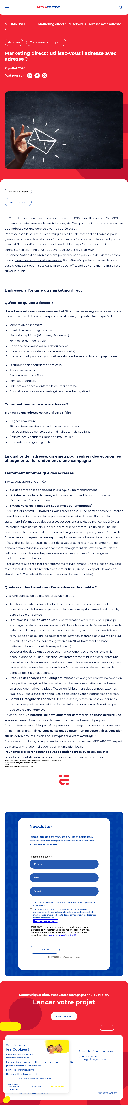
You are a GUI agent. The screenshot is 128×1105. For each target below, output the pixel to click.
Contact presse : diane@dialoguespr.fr (92, 1058)
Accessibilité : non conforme (96, 1051)
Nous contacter (64, 1016)
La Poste (44, 1093)
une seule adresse (91, 757)
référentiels (66, 569)
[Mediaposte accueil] (48, 7)
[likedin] (30, 75)
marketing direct (56, 234)
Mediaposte (15, 24)
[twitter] (44, 75)
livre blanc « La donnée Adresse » (38, 260)
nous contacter (18, 202)
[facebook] (37, 75)
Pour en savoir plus (46, 921)
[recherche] (120, 7)
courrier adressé (65, 386)
